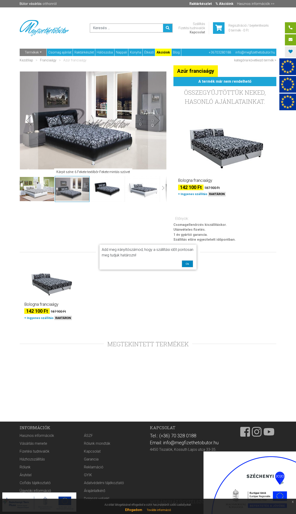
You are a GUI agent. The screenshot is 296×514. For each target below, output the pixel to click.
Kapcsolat (197, 32)
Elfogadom (133, 510)
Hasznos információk (37, 435)
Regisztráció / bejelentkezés (248, 25)
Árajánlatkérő (94, 491)
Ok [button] (187, 263)
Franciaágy (48, 60)
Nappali (121, 52)
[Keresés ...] (167, 28)
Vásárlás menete (33, 443)
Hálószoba (105, 52)
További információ (159, 510)
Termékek (32, 52)
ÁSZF (88, 435)
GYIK (88, 475)
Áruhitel (25, 475)
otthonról (38, 4)
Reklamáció (93, 467)
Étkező (149, 52)
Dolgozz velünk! (96, 498)
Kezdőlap (27, 60)
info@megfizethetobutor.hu (255, 52)
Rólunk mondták (97, 443)
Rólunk (25, 467)
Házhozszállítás (32, 459)
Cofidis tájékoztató (35, 483)
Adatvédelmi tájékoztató (104, 483)
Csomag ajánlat (59, 52)
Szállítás (199, 24)
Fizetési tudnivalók (192, 28)
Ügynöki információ (35, 491)
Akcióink (163, 52)
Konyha (135, 52)
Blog (176, 52)
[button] (29, 120)
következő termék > (262, 60)
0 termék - (238, 30)
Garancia (91, 459)
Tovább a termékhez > (225, 202)
